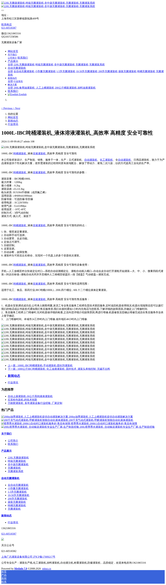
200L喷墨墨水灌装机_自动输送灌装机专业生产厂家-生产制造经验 (117, 426)
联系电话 (6, 24)
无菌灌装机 (14, 467)
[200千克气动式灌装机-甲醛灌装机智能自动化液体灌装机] (35, 420)
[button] (7, 108)
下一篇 (59, 368)
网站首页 (13, 51)
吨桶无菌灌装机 (17, 505)
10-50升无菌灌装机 (18, 495)
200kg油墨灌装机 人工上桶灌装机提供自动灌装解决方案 (101, 416)
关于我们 (6, 433)
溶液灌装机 (39, 153)
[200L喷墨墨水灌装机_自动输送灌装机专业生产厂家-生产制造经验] (40, 426)
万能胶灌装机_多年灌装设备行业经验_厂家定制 (35, 403)
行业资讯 (13, 124)
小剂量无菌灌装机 (18, 488)
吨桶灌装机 (19, 153)
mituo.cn (46, 568)
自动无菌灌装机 (10, 478)
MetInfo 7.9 (20, 568)
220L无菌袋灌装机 (18, 457)
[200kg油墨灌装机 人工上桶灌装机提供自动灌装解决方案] (35, 416)
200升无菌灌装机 (17, 498)
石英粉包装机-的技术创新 (22, 399)
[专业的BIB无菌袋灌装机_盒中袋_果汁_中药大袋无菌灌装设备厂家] (83, 4)
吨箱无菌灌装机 (17, 461)
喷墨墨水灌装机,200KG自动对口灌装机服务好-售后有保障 (104, 423)
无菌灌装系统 (15, 471)
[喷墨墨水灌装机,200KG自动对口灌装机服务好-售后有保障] (36, 423)
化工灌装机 (106, 159)
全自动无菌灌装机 (18, 485)
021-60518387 (8, 27)
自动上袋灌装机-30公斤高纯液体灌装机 (30, 396)
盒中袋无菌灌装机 (18, 464)
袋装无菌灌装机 (17, 502)
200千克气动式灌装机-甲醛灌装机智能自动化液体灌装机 (101, 420)
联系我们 (13, 444)
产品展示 (6, 450)
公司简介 (13, 440)
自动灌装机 (90, 159)
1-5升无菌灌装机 (17, 491)
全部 (10, 64)
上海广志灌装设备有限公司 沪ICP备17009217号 (28, 556)
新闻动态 (13, 120)
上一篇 (40, 365)
